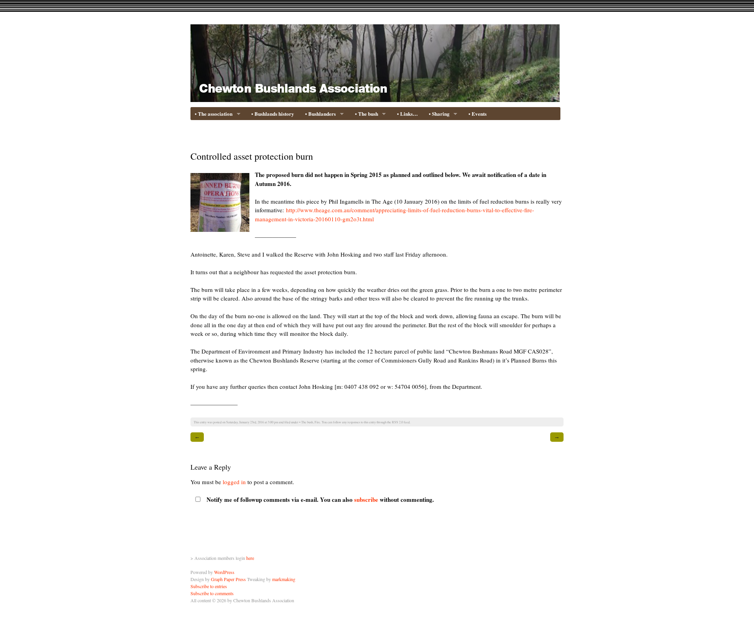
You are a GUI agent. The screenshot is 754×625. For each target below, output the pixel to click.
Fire (317, 422)
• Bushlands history (272, 113)
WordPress (224, 572)
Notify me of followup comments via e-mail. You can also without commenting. (319, 499)
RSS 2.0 (397, 422)
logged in (234, 482)
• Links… (407, 113)
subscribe (366, 499)
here (250, 558)
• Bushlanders (319, 114)
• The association (211, 114)
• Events (478, 113)
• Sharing (437, 114)
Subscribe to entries (208, 586)
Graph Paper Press (228, 579)
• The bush (364, 114)
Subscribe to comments (212, 593)
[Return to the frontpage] (375, 97)
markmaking (283, 579)
